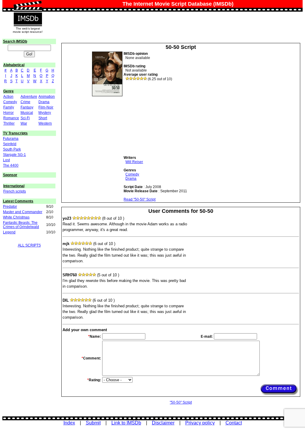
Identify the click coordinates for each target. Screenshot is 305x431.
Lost (6, 160)
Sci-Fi (25, 118)
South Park (12, 149)
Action (8, 96)
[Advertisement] (168, 118)
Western (45, 123)
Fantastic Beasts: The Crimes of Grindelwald (21, 225)
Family (8, 107)
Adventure (29, 96)
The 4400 (10, 165)
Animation (46, 96)
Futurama (10, 139)
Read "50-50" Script (139, 199)
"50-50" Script (181, 402)
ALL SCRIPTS (29, 245)
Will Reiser (134, 162)
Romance (11, 118)
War (24, 123)
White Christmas (16, 217)
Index (69, 422)
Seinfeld (9, 144)
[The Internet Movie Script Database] (27, 6)
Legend (9, 232)
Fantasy (27, 107)
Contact (233, 422)
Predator (10, 206)
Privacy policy (200, 422)
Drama (43, 102)
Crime (25, 102)
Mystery (44, 113)
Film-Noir (45, 107)
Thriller (9, 123)
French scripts (14, 191)
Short (42, 118)
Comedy (10, 102)
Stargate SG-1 (14, 155)
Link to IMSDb (126, 422)
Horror (8, 113)
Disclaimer (163, 422)
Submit (93, 422)
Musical (27, 113)
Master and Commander (22, 212)
